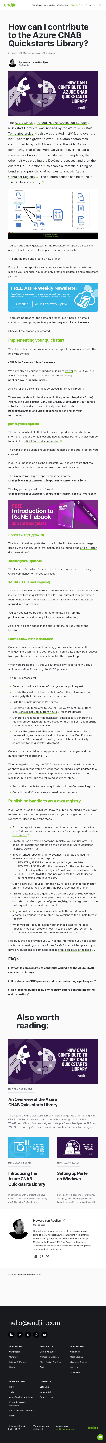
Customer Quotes (78, 1362)
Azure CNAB (24, 123)
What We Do (49, 5)
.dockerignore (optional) (25, 561)
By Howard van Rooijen (33, 62)
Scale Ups (75, 1372)
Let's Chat (45, 1387)
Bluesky (48, 1256)
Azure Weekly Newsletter (21, 1397)
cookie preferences (64, 1429)
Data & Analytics (48, 1351)
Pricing (43, 1367)
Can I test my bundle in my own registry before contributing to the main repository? (51, 992)
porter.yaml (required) (23, 424)
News (12, 1367)
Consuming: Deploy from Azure (37, 711)
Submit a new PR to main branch (30, 639)
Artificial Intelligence (49, 1357)
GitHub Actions (31, 166)
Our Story (13, 1357)
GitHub (41, 1256)
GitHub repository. (27, 182)
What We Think (77, 5)
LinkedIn (35, 1256)
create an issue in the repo (74, 949)
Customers (75, 1351)
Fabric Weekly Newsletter (21, 1410)
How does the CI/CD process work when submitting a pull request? (53, 981)
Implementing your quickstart (36, 340)
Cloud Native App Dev (50, 1362)
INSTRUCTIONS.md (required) (29, 582)
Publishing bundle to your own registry (44, 800)
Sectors (74, 1367)
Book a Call (45, 1392)
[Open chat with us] (100, 1437)
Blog (11, 1387)
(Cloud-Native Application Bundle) (62, 123)
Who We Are (37, 5)
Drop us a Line (47, 1397)
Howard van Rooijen (47, 1220)
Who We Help (63, 5)
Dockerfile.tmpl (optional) (26, 535)
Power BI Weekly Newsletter (17, 1404)
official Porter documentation (41, 441)
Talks (11, 1392)
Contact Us (90, 5)
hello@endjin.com (34, 1323)
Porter (69, 371)
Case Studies (76, 1357)
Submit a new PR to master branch (60, 932)
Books (12, 1415)
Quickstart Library (21, 128)
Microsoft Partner (17, 1362)
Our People (14, 1351)
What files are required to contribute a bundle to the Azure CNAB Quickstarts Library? (51, 970)
